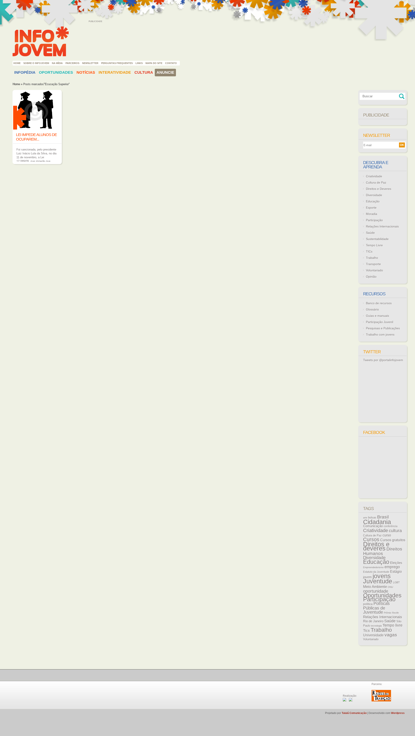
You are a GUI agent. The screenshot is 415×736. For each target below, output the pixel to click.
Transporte (373, 264)
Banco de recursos (379, 303)
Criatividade (374, 176)
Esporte (371, 207)
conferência (390, 526)
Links (139, 63)
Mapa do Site (153, 63)
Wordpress (398, 713)
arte (365, 517)
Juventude (377, 581)
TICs (369, 251)
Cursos (371, 539)
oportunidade (375, 591)
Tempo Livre (374, 245)
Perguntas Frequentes (117, 63)
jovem (367, 577)
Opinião (371, 276)
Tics (366, 631)
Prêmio (387, 612)
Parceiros (72, 63)
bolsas (372, 517)
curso (387, 535)
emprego (392, 567)
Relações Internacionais (382, 226)
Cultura (143, 72)
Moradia (371, 214)
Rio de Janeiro (373, 621)
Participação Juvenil (379, 322)
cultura (395, 530)
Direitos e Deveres (378, 188)
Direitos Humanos (382, 551)
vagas (391, 634)
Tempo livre (392, 625)
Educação (373, 201)
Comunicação (373, 526)
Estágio (396, 571)
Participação (374, 220)
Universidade (373, 635)
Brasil (383, 516)
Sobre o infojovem (36, 63)
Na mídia (57, 63)
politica (368, 604)
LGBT (396, 582)
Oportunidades (56, 72)
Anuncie (165, 72)
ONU (390, 587)
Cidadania (377, 521)
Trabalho (372, 257)
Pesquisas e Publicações (383, 328)
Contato (171, 63)
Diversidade (374, 195)
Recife (395, 612)
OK (402, 145)
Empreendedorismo (373, 567)
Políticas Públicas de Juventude (376, 607)
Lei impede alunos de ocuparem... (36, 137)
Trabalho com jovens (380, 334)
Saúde (370, 232)
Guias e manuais (377, 315)
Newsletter (90, 63)
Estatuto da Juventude (376, 571)
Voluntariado (374, 270)
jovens (382, 576)
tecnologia (376, 625)
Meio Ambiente (375, 586)
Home (17, 63)
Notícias (86, 72)
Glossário (372, 309)
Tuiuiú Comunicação (354, 713)
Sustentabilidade (377, 239)
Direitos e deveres (376, 546)
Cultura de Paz (376, 182)
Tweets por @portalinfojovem (383, 360)
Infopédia (24, 72)
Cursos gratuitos (392, 540)
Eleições (396, 563)
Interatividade (115, 72)
